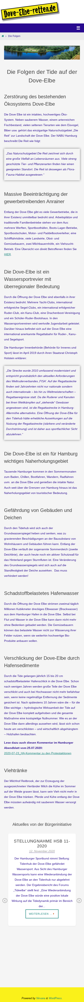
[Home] (2, 36)
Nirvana (40, 998)
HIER (7, 254)
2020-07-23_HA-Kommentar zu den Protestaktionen (37, 753)
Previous (5, 903)
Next (79, 903)
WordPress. (56, 998)
